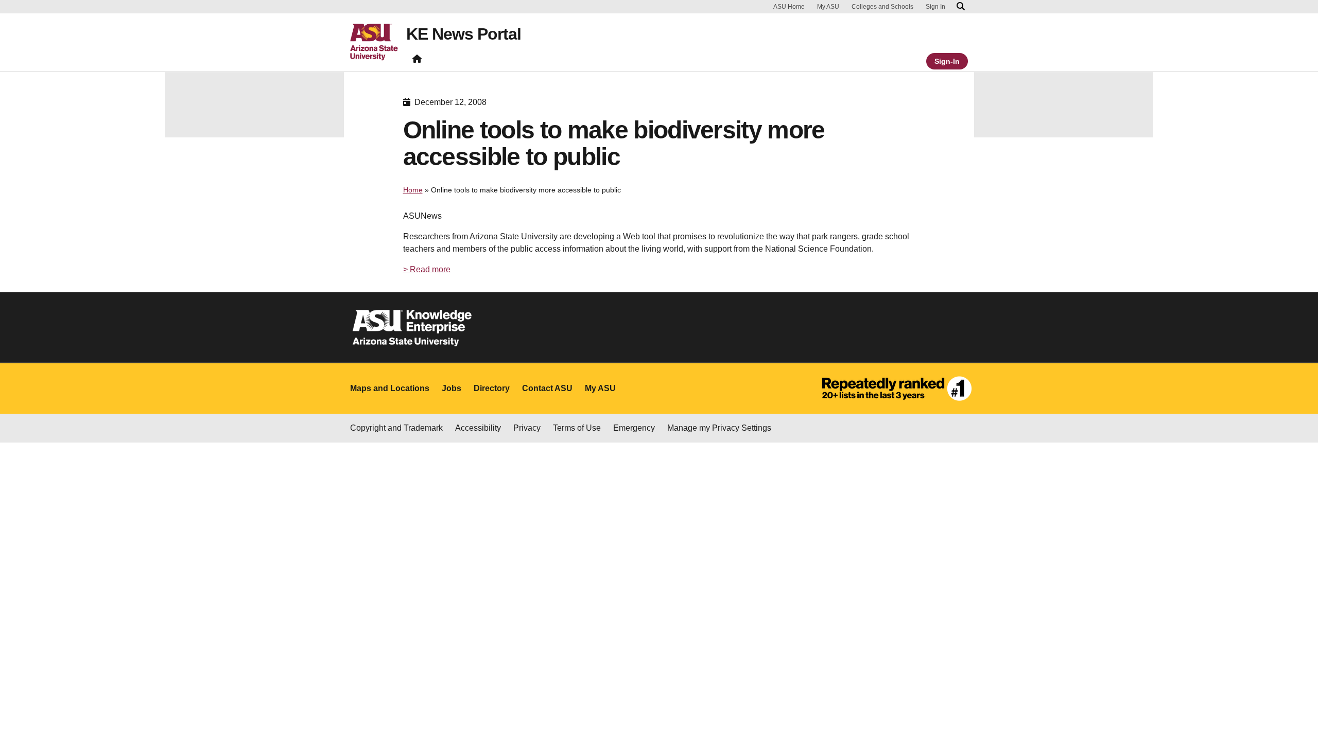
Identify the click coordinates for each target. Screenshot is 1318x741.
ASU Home (789, 6)
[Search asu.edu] (960, 6)
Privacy (527, 428)
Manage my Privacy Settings (719, 428)
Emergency (634, 428)
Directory (492, 388)
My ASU (828, 6)
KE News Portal (463, 34)
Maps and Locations (389, 388)
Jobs (451, 388)
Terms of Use (577, 428)
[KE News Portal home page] (417, 61)
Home (413, 190)
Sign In (935, 7)
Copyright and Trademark (396, 428)
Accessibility (478, 428)
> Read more (426, 269)
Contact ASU (547, 388)
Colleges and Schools (882, 6)
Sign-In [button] (947, 61)
